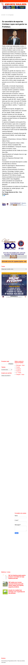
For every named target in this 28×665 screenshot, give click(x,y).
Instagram (18, 369)
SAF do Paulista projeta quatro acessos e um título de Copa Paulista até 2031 (17, 577)
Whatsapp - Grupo (20, 365)
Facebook (18, 370)
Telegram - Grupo (20, 374)
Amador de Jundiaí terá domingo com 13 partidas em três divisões (16, 591)
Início (1, 1)
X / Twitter (18, 372)
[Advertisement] (15, 11)
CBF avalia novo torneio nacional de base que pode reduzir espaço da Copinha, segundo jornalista (16, 585)
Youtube (18, 367)
